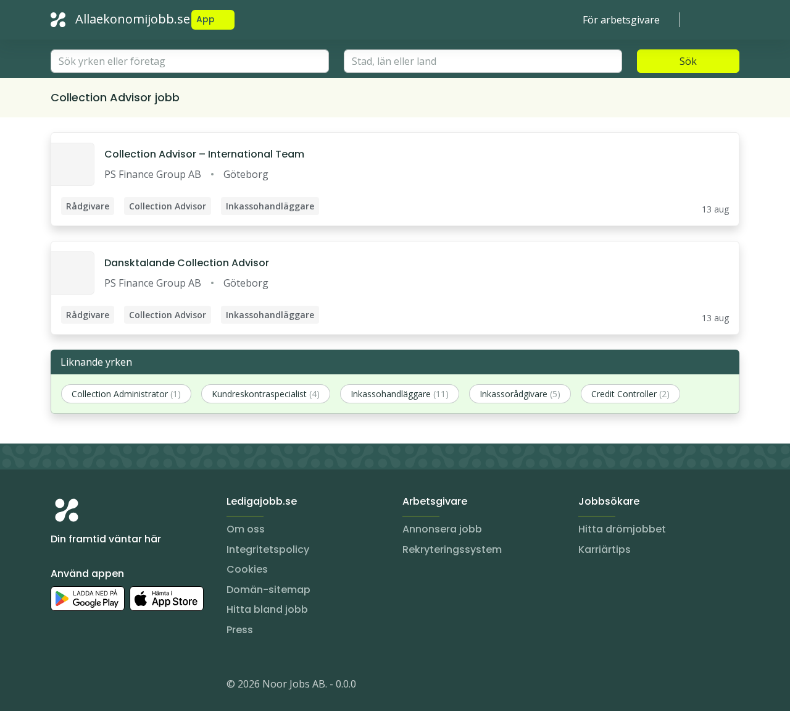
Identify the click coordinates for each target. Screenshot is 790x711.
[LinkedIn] (85, 686)
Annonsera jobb (442, 529)
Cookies (247, 569)
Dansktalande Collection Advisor (186, 263)
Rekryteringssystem (452, 549)
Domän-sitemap (268, 590)
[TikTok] (134, 686)
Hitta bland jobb (267, 609)
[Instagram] (60, 686)
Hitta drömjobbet (622, 529)
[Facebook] (110, 686)
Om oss (246, 529)
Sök (688, 61)
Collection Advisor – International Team (204, 154)
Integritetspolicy (268, 549)
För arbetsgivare (621, 20)
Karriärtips (604, 549)
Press (240, 630)
